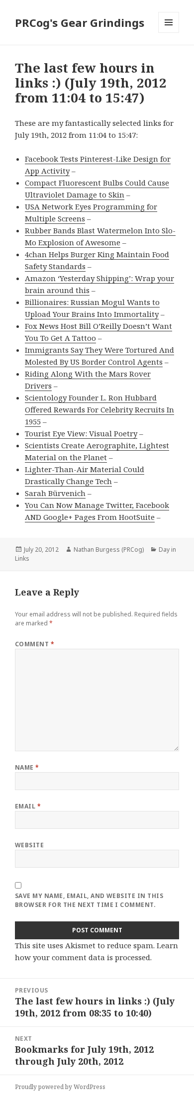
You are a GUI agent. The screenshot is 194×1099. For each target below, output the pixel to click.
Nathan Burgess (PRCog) (109, 549)
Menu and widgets (169, 32)
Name (27, 767)
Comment (34, 644)
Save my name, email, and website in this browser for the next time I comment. (89, 900)
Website (29, 845)
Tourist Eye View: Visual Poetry (81, 433)
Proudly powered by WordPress (60, 1087)
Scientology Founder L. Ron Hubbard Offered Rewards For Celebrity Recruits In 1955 (99, 409)
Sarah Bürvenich (55, 493)
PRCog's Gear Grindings (79, 22)
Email (28, 806)
